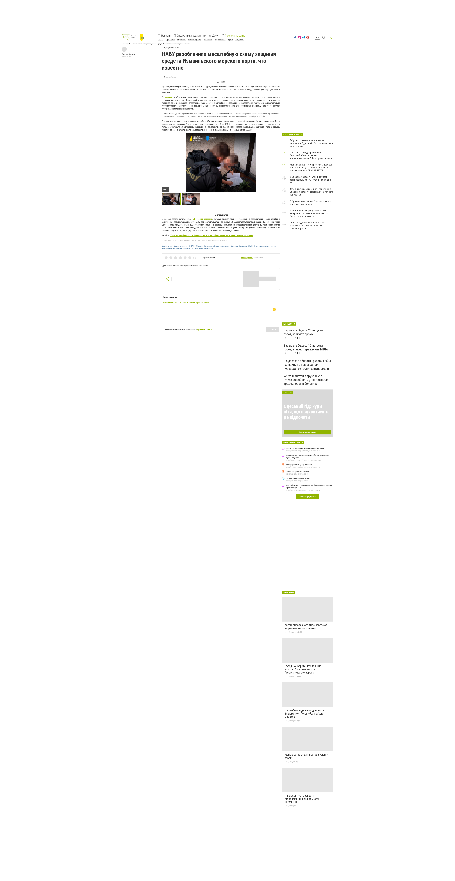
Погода (160, 40)
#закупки (234, 246)
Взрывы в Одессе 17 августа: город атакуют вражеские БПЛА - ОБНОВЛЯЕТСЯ (307, 349)
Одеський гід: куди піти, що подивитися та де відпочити (307, 412)
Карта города (170, 40)
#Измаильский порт (211, 246)
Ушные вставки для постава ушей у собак (306, 756)
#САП (250, 246)
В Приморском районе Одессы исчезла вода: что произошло (310, 202)
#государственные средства (265, 246)
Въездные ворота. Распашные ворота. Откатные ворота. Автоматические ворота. (303, 669)
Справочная (181, 40)
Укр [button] (317, 37)
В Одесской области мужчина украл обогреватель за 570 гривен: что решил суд (310, 179)
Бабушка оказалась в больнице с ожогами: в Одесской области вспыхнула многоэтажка (311, 143)
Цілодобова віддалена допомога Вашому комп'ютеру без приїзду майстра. (304, 714)
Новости (166, 35)
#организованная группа (204, 248)
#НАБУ (191, 246)
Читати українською (170, 77)
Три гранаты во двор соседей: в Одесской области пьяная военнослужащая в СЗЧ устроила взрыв (311, 155)
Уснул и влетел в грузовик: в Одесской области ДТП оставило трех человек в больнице (306, 380)
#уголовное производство (183, 248)
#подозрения (167, 248)
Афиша (230, 40)
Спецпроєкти (239, 40)
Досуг (215, 35)
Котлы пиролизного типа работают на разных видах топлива (306, 626)
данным (168, 97)
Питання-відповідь (194, 40)
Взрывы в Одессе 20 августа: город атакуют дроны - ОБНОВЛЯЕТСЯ (304, 334)
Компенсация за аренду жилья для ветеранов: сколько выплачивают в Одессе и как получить (309, 213)
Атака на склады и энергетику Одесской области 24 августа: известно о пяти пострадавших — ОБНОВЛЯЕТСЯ (311, 167)
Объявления (208, 40)
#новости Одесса (180, 246)
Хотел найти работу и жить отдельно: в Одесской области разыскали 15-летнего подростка (311, 192)
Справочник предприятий (191, 35)
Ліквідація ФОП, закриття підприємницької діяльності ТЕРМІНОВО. (302, 799)
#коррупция (224, 246)
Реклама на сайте (235, 35)
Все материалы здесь (307, 432)
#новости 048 (167, 246)
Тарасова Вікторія (128, 54)
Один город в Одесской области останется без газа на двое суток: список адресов (307, 225)
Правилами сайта (204, 329)
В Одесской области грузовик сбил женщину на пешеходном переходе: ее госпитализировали (307, 364)
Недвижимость (220, 40)
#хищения (243, 246)
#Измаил (199, 246)
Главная (124, 44)
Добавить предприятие (307, 497)
